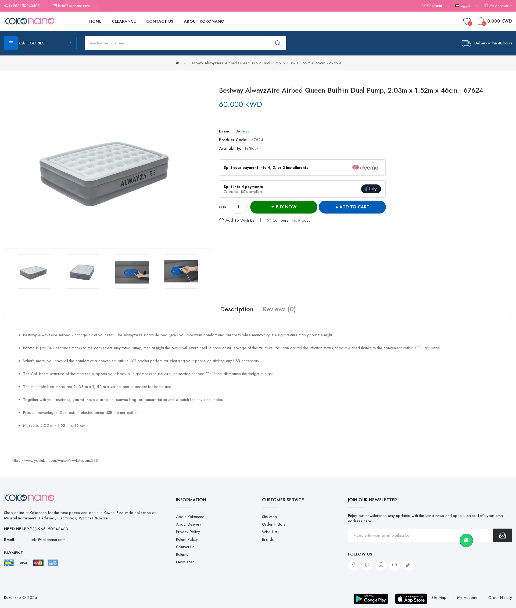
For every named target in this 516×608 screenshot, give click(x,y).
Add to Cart (354, 207)
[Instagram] (380, 565)
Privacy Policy (188, 532)
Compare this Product (292, 220)
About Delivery (188, 524)
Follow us (360, 554)
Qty (222, 207)
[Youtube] (394, 565)
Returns (182, 554)
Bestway (242, 131)
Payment (13, 552)
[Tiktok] (408, 565)
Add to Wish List (240, 220)
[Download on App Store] (411, 598)
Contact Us (185, 547)
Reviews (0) (279, 309)
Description (236, 309)
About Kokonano (190, 517)
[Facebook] (353, 565)
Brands (268, 539)
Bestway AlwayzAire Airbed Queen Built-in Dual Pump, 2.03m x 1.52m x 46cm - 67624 (265, 63)
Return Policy (187, 539)
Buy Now (285, 207)
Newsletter (185, 562)
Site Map (269, 517)
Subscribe (502, 535)
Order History (274, 524)
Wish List (269, 532)
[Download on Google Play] (370, 598)
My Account (467, 597)
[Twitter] (367, 565)
